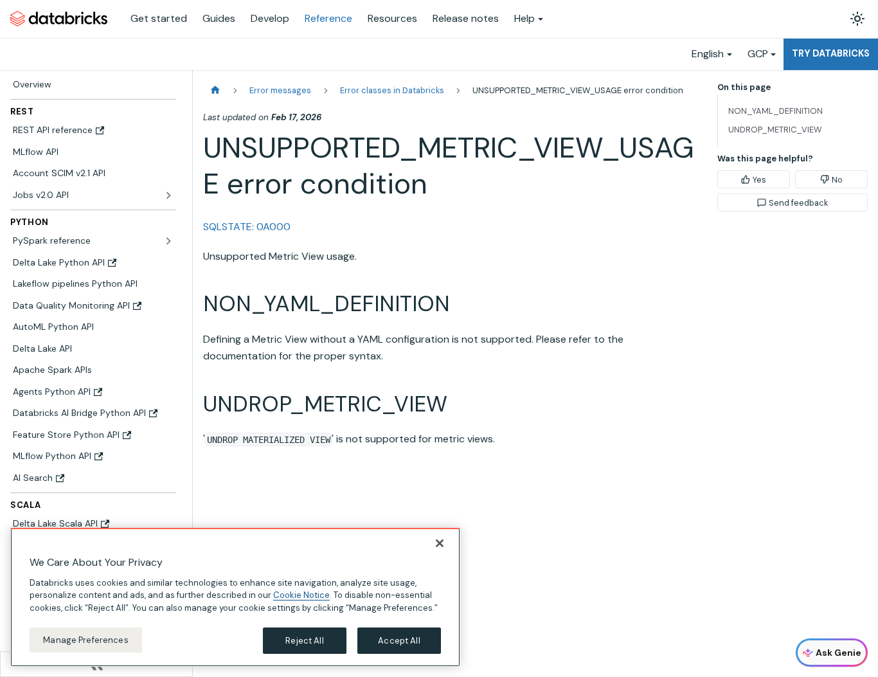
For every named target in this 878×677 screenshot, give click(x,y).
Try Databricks (831, 53)
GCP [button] (758, 53)
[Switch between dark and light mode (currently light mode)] (857, 18)
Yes (759, 179)
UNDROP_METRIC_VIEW (774, 129)
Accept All (399, 640)
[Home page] (215, 90)
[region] (235, 597)
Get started (158, 18)
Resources (392, 18)
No (837, 179)
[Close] (440, 543)
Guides (218, 18)
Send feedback (798, 202)
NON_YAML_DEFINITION (775, 110)
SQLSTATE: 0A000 (247, 226)
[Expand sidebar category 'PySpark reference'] (168, 241)
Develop (270, 18)
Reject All (304, 640)
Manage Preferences (85, 639)
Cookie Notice (301, 595)
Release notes (466, 18)
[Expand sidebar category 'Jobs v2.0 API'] (168, 195)
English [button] (708, 53)
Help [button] (524, 18)
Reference (328, 18)
